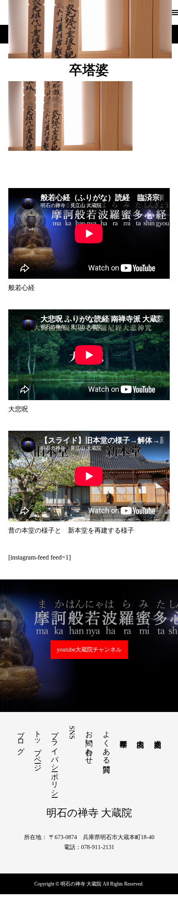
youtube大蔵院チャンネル (89, 650)
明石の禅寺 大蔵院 (89, 812)
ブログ (21, 738)
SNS (72, 732)
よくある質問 (106, 743)
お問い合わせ (89, 743)
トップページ (38, 747)
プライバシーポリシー (55, 760)
